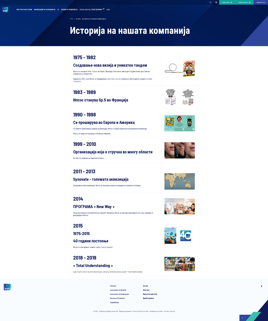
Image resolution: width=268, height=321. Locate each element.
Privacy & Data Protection (141, 311)
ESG (108, 9)
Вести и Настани (24, 9)
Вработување (148, 298)
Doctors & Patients (117, 298)
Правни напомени (125, 311)
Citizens (113, 286)
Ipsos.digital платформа (91, 9)
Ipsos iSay (226, 2)
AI (58, 9)
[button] (210, 2)
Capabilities (114, 302)
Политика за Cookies (156, 311)
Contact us (261, 2)
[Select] (216, 2)
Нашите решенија (69, 9)
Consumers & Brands (118, 290)
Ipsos (71, 19)
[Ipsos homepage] (5, 9)
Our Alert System (169, 311)
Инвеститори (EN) (150, 294)
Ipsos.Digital (243, 2)
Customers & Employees (119, 294)
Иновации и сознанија (44, 9)
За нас (145, 286)
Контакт (146, 290)
